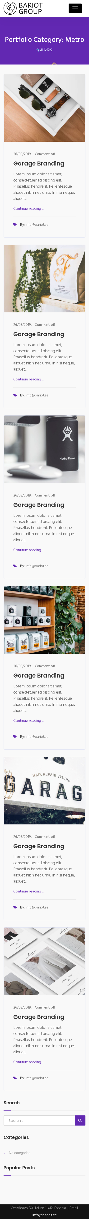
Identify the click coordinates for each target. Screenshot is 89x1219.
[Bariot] (23, 8)
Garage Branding (38, 163)
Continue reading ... (28, 209)
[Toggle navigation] (75, 8)
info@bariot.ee (37, 225)
